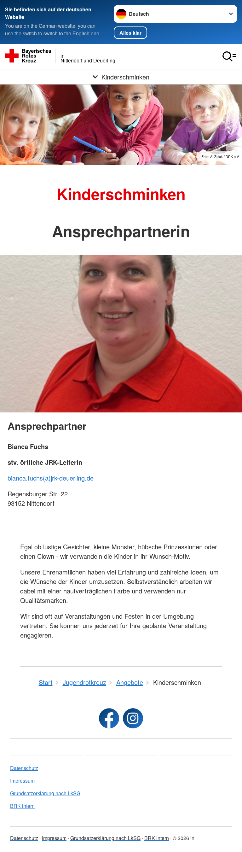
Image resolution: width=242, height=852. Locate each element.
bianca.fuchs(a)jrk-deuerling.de (51, 477)
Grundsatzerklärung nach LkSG (45, 793)
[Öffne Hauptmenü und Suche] (229, 56)
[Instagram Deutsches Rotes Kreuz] (133, 718)
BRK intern (22, 805)
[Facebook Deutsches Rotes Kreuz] (109, 718)
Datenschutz (24, 768)
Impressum (22, 780)
